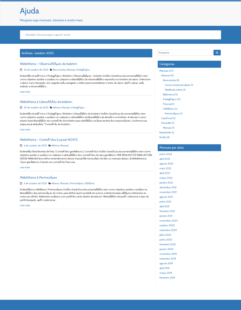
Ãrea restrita (59, 69)
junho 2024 (165, 154)
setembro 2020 (168, 230)
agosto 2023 (166, 163)
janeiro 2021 (165, 215)
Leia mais (25, 91)
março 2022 (165, 177)
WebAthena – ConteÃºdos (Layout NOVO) (49, 140)
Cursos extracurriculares (177, 85)
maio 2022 (165, 168)
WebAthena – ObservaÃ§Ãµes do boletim (48, 64)
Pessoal (167, 104)
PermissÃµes (76, 183)
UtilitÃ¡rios (89, 183)
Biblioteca (168, 94)
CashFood (166, 118)
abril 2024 (164, 158)
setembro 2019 (167, 258)
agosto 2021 (166, 196)
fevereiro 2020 (167, 244)
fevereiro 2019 (167, 277)
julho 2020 (165, 234)
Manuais (71, 69)
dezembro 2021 (167, 187)
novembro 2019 (168, 253)
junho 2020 (165, 239)
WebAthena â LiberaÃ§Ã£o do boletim (46, 102)
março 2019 (165, 272)
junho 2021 (165, 201)
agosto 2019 (166, 263)
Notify (162, 137)
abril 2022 (164, 173)
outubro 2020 (167, 225)
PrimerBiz (166, 123)
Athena (57, 107)
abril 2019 (164, 268)
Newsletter (165, 132)
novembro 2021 (168, 192)
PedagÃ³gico (83, 69)
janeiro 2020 (166, 249)
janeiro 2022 (166, 182)
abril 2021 (164, 206)
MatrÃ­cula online (173, 89)
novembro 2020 (168, 220)
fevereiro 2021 (167, 211)
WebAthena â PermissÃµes (38, 177)
